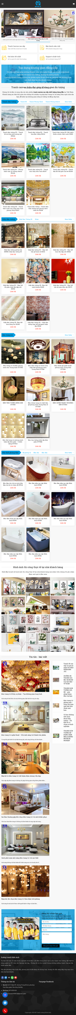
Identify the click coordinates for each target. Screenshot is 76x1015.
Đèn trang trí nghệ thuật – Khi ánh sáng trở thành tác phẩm (23, 735)
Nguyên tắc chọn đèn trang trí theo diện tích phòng (20, 899)
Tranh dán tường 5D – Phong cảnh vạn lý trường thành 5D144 (13, 171)
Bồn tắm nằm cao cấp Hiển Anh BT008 (63, 484)
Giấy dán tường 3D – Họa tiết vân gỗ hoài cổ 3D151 (38, 251)
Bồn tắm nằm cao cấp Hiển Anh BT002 (13, 555)
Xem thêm (68, 102)
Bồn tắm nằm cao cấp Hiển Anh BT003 (63, 519)
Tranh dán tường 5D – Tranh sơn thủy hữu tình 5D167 (38, 170)
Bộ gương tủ (27, 453)
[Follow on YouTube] (15, 977)
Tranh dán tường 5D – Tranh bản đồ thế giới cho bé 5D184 (63, 170)
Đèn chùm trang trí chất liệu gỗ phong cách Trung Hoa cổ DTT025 (38, 404)
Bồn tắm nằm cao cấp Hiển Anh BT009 (38, 484)
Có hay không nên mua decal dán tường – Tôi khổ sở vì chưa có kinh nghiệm (69, 720)
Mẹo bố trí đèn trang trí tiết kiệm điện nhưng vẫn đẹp (21, 776)
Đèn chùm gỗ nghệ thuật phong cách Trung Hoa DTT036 (63, 367)
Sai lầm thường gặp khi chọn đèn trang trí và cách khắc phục (24, 817)
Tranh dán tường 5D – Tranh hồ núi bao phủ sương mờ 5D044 (13, 134)
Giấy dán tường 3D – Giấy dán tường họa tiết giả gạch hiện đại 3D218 (38, 324)
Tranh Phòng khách (53, 102)
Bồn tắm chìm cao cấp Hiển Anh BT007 (12, 519)
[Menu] (2, 4)
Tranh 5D (23, 102)
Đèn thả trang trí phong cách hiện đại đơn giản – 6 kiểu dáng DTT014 (13, 442)
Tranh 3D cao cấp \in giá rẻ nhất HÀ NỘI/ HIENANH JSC (69, 667)
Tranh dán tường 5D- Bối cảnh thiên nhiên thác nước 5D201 (62, 133)
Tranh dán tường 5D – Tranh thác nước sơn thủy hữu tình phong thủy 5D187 (13, 208)
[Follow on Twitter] (5, 977)
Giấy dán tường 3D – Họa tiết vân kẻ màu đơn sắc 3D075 (63, 286)
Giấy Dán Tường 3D (25, 219)
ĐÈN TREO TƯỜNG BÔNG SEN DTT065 (13, 404)
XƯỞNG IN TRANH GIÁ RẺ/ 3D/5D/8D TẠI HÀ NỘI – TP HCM (68, 680)
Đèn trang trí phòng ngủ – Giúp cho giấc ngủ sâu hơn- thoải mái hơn (69, 705)
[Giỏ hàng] (74, 4)
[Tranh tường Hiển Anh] (38, 4)
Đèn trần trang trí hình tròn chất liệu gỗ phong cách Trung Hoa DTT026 (38, 367)
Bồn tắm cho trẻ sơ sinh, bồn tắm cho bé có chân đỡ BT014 (13, 484)
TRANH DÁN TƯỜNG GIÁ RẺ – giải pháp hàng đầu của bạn (68, 692)
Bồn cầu (36, 453)
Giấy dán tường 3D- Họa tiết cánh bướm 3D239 (38, 286)
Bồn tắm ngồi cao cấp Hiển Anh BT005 (38, 519)
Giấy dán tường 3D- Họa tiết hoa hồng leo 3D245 (13, 323)
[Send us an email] (9, 977)
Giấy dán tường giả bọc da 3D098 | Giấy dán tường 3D (13, 251)
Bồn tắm (44, 453)
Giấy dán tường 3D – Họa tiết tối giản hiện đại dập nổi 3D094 (13, 287)
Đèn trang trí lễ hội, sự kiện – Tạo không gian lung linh (21, 694)
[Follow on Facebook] (2, 977)
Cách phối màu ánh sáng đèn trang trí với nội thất (19, 858)
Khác (37, 219)
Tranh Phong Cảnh (36, 102)
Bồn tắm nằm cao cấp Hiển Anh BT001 (38, 555)
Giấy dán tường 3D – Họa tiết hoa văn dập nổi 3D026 (63, 251)
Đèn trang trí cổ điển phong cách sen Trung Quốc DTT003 (13, 366)
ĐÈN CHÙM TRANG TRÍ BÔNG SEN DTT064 (63, 404)
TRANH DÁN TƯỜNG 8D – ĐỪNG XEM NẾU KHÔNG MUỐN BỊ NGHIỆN (68, 735)
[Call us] (12, 977)
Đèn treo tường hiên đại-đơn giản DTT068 (38, 441)
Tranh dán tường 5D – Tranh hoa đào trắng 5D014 (38, 133)
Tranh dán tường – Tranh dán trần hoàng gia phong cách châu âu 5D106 (37, 208)
